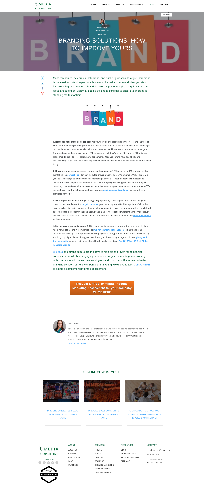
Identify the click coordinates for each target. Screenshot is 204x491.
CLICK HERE (142, 264)
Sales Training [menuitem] (102, 469)
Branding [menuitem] (99, 461)
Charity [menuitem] (72, 454)
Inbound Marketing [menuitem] (104, 465)
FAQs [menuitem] (70, 461)
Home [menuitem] (93, 4)
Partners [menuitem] (73, 465)
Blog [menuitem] (152, 4)
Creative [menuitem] (99, 457)
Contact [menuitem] (164, 4)
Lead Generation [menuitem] (103, 472)
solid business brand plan (115, 190)
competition (73, 175)
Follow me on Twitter (77, 344)
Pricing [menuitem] (98, 450)
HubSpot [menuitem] (99, 454)
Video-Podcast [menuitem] (137, 4)
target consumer (90, 204)
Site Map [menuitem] (125, 461)
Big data (58, 251)
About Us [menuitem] (120, 4)
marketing (102, 34)
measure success (142, 215)
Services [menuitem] (106, 4)
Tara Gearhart (103, 28)
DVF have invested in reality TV (109, 230)
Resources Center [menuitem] (130, 457)
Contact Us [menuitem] (74, 457)
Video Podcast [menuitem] (128, 454)
